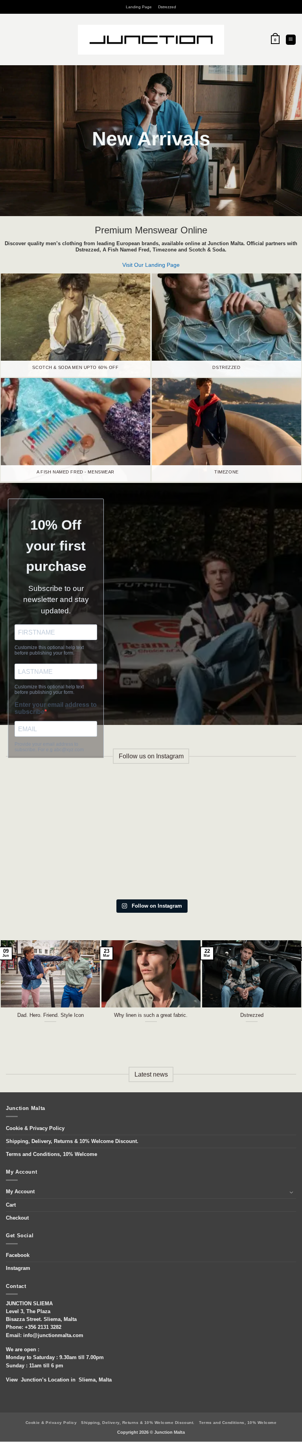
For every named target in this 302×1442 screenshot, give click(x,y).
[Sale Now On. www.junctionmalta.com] (151, 806)
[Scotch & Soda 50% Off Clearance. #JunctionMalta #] (49, 865)
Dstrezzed (167, 7)
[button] (275, 39)
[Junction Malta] (151, 40)
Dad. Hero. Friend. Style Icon (50, 1015)
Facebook (17, 1255)
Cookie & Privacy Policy (35, 1128)
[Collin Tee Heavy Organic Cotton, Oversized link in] (49, 806)
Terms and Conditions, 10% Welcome (51, 1154)
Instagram (18, 1268)
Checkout (17, 1218)
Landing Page (139, 7)
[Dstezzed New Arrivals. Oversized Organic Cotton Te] (151, 865)
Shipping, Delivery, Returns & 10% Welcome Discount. (72, 1141)
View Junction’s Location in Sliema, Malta (59, 1380)
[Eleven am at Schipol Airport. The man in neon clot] (253, 865)
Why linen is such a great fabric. (151, 1015)
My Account (20, 1191)
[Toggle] (291, 1192)
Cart (11, 1205)
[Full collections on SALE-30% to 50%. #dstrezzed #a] (253, 806)
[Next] (286, 988)
